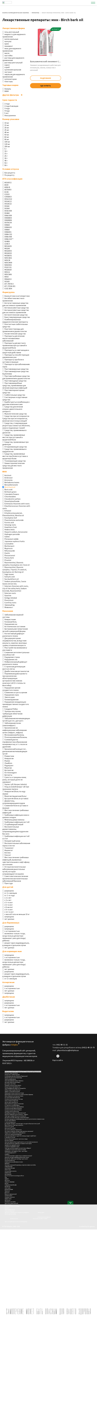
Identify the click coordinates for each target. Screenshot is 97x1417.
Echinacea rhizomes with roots (17, 503)
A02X (6, 185)
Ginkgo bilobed (10, 598)
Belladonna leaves (11, 482)
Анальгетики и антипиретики (17, 296)
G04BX (7, 241)
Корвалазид (8, 1172)
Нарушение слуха (11, 695)
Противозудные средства (15, 381)
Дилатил (7, 1192)
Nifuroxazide (9, 551)
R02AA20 (8, 269)
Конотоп (18, 1090)
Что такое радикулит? (10, 1152)
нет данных (9, 919)
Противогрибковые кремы (11, 1081)
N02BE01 (8, 255)
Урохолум (7, 1191)
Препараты (35, 13)
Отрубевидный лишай (13, 824)
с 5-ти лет (8, 902)
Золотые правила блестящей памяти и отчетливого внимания (21, 1142)
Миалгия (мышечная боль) (15, 796)
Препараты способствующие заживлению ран (15, 356)
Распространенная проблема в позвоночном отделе (18, 1143)
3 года (7, 108)
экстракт (8, 72)
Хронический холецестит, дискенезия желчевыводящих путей (14, 751)
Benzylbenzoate (11, 485)
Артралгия (8, 770)
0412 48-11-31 (62, 1044)
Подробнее (45, 78)
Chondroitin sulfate (12, 499)
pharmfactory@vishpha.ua (68, 1050)
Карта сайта (57, 1060)
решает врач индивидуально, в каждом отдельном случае (15, 944)
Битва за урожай (9, 1140)
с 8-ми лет (8, 907)
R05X (6, 277)
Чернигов (15, 1100)
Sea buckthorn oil (11, 579)
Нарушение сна (10, 659)
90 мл (6, 139)
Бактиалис (7, 1200)
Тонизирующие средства (15, 461)
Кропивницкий (22, 1113)
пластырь (8, 81)
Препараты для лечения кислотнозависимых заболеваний (13, 338)
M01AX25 (8, 246)
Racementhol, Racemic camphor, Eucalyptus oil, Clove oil (16, 563)
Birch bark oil (9, 487)
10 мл (6, 123)
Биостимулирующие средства (17, 317)
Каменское (17, 1097)
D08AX (7, 229)
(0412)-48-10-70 (88, 1047)
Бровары (21, 1107)
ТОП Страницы (18, 1071)
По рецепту (9, 175)
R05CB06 (8, 274)
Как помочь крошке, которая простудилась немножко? (19, 1131)
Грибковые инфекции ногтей (16, 822)
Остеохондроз (10, 772)
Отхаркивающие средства (15, 447)
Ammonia (8, 480)
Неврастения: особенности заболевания (15, 1133)
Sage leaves (9, 574)
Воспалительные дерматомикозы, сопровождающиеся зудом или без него (15, 830)
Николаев (20, 1103)
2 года (7, 103)
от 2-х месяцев (10, 893)
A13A (6, 192)
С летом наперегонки (10, 1122)
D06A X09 (8, 215)
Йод (6, 1177)
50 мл (6, 134)
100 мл (7, 142)
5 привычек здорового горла (12, 1146)
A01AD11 (8, 182)
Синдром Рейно (11, 709)
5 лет (6, 113)
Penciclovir (8, 600)
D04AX (7, 213)
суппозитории (10, 79)
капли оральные (11, 39)
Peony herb (9, 558)
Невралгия (8, 758)
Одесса (18, 1105)
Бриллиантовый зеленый (11, 1203)
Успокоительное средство (11, 1108)
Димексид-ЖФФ (9, 1189)
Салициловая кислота (10, 1171)
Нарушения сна (10, 624)
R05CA (7, 272)
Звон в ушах (9, 697)
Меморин (7, 1163)
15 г (6, 153)
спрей (6, 67)
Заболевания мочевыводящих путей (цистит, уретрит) (16, 719)
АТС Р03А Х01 (9, 286)
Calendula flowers (11, 494)
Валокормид (8, 1174)
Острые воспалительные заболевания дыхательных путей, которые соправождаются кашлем (14, 870)
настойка (8, 55)
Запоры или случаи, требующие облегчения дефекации (12, 713)
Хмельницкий (16, 1091)
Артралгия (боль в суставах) (16, 798)
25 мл (6, 130)
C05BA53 (8, 196)
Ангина (7, 852)
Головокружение (11, 699)
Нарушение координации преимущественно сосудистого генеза (15, 704)
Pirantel (7, 560)
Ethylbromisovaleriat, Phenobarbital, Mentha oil (13, 514)
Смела (21, 1096)
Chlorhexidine (10, 496)
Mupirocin (8, 548)
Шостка (16, 1102)
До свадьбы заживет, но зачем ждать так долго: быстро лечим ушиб (22, 1123)
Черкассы (20, 1081)
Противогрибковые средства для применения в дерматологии (16, 377)
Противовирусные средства (16, 369)
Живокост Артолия (10, 1197)
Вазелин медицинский (11, 1194)
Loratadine (8, 543)
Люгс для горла (9, 1073)
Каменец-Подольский (21, 1076)
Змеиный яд (9, 605)
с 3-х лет (7, 900)
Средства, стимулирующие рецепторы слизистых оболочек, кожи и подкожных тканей (16, 425)
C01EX (6, 194)
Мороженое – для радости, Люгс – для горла (16, 1151)
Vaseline (7, 595)
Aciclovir (7, 475)
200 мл (7, 146)
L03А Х (7, 244)
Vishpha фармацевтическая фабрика (15, 13)
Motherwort (9, 546)
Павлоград (19, 1077)
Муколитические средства (15, 414)
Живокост (8, 607)
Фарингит (8, 850)
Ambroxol (8, 477)
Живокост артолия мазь (11, 1085)
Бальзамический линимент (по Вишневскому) (53, 61)
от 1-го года (9, 895)
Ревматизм (9, 756)
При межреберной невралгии (12, 1088)
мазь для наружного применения (11, 49)
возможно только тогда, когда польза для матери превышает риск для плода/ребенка (14, 937)
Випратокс (7, 1186)
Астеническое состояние (14, 626)
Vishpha (7, 89)
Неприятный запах (12, 841)
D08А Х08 (8, 236)
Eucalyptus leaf (10, 518)
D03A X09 (8, 211)
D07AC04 (8, 222)
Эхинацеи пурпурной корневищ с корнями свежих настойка (20, 1165)
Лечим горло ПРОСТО (10, 1120)
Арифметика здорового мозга (12, 1145)
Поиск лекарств (9, 1100)
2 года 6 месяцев (11, 106)
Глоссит (7, 855)
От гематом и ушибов (10, 1105)
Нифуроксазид (8, 1166)
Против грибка (8, 1079)
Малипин (7, 1180)
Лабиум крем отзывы (10, 1090)
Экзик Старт (8, 1169)
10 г (6, 151)
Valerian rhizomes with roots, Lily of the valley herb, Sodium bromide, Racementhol (15, 588)
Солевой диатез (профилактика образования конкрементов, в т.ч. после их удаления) (14, 743)
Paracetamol (9, 555)
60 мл (6, 137)
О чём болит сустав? (10, 1137)
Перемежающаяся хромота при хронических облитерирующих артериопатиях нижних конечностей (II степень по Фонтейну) (14, 679)
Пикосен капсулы (9, 1111)
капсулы (7, 41)
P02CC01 (8, 267)
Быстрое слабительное (10, 1082)
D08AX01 (7, 232)
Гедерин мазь (8, 1198)
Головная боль (10, 622)
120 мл (7, 144)
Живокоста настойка (10, 1201)
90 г (6, 165)
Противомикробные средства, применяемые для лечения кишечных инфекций (14, 385)
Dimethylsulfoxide (11, 501)
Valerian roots (10, 593)
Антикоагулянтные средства (16, 308)
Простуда (8, 883)
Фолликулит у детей (10, 1128)
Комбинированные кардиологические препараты (15, 320)
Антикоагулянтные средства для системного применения (15, 311)
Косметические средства (15, 333)
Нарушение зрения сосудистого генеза (11, 689)
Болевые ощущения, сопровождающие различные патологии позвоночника (24, 1119)
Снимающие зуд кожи (10, 1076)
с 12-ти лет (9, 912)
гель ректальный (11, 32)
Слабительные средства (14, 395)
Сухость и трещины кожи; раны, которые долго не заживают (14, 779)
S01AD (7, 281)
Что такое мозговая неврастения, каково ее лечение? (18, 1156)
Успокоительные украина (11, 1099)
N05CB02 (8, 258)
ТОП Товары (25, 1071)
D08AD (7, 225)
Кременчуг (17, 1087)
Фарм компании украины (11, 1103)
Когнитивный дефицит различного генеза (13, 634)
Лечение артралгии (10, 1160)
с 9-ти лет (8, 909)
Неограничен (10, 115)
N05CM (7, 260)
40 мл (6, 132)
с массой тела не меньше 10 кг (17, 914)
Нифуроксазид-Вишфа (11, 1185)
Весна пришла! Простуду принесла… (14, 1125)
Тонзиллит (9, 848)
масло (6, 53)
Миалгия (8, 768)
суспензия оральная (12, 69)
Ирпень (20, 1108)
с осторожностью (12, 931)
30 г (6, 158)
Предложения (37, 1071)
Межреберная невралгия (11, 1113)
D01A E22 (8, 199)
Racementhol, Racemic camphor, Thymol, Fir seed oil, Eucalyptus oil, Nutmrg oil (14, 569)
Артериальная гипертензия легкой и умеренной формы (15, 630)
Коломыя (15, 1073)
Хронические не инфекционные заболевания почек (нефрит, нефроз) (14, 730)
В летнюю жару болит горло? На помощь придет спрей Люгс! (20, 1136)
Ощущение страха (12, 657)
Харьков (17, 1074)
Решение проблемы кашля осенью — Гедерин (16, 1114)
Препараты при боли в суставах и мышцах (13, 360)
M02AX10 (8, 253)
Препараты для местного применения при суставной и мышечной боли (14, 345)
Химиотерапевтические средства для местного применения (13, 465)
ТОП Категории (9, 1071)
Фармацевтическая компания (12, 1093)
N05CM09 (8, 262)
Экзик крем (7, 1188)
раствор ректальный (13, 62)
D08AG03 (8, 227)
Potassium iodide (11, 539)
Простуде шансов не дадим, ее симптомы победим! (18, 1148)
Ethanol (7, 510)
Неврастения (10, 619)
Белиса (6, 1183)
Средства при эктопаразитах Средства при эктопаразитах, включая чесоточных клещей (15, 418)
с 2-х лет (7, 898)
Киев (14, 1084)
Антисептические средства (16, 315)
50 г (6, 163)
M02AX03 (8, 251)
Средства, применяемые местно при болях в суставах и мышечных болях (15, 456)
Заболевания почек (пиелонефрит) (11, 724)
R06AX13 (7, 279)
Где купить (45, 85)
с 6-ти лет (8, 905)
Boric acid (8, 489)
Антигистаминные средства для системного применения (15, 304)
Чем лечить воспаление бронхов (13, 1134)
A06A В (7, 187)
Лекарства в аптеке (9, 1087)
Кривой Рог (23, 1088)
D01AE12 (8, 201)
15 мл (6, 125)
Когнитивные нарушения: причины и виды (16, 1139)
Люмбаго (8, 763)
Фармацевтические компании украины (15, 1094)
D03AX (7, 208)
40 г (6, 160)
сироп (7, 65)
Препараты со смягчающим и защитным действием (15, 351)
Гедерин (7, 1179)
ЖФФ (6, 91)
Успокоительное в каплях (11, 1110)
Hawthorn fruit (10, 527)
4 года (7, 111)
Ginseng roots (10, 525)
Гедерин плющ (8, 1091)
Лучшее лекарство (9, 1097)
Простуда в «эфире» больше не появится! (15, 1116)
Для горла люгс (9, 1084)
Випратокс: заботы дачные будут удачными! (16, 1159)
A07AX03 (7, 189)
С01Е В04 (8, 288)
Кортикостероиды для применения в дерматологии (14, 330)
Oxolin (7, 553)
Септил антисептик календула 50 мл (14, 1175)
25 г (6, 156)
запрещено (9, 916)
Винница (16, 1111)
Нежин (19, 1085)
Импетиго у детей (9, 1126)
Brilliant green (10, 492)
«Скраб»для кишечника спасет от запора (15, 1149)
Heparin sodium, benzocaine (15, 532)
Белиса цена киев (9, 1102)
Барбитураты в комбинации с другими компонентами (16, 403)
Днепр (14, 1079)
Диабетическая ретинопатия (16, 671)
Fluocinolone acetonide (14, 520)
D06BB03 (8, 218)
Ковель (18, 1082)
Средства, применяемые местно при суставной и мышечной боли (13, 437)
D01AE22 (8, 203)
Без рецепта (9, 173)
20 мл (6, 127)
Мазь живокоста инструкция (12, 1096)
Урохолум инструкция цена (12, 1107)
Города (31, 1071)
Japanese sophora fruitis (14, 541)
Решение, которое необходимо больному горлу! (17, 1157)
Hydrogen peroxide (12, 534)
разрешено (9, 890)
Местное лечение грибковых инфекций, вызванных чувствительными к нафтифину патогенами (15, 861)
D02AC (7, 206)
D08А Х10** (8, 239)
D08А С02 (8, 234)
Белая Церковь (29, 1094)
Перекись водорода (9, 1182)
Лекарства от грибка (10, 1074)
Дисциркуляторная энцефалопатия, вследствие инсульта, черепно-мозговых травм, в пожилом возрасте (14, 641)
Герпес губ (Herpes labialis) (15, 784)
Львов (22, 1093)
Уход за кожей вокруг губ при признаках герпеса (15, 787)
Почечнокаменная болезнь (15, 737)
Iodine (7, 536)
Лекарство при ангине (10, 1077)
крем (6, 44)
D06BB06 (8, 220)
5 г (5, 149)
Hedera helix (9, 529)
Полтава (20, 1099)
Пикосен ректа (8, 1195)
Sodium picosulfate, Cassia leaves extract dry (14, 582)
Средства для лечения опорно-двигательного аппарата (12, 409)
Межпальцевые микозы (14, 819)
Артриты (8, 775)
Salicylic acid (9, 576)
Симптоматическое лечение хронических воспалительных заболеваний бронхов (15, 878)
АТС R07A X (8, 284)
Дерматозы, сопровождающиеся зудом (13, 802)
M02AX (7, 248)
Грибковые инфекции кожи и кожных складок (15, 816)
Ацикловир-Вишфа (10, 1168)
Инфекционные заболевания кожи (14, 1162)
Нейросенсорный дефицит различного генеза (14, 663)
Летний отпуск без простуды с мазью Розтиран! (17, 1117)
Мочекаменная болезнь (14, 735)
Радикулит (8, 765)
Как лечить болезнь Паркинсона (13, 1130)
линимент (8, 46)
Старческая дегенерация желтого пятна (13, 667)
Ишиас (7, 761)
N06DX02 (8, 265)
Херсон (20, 1110)
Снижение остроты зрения (15, 692)
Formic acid (9, 522)
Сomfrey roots (10, 602)
